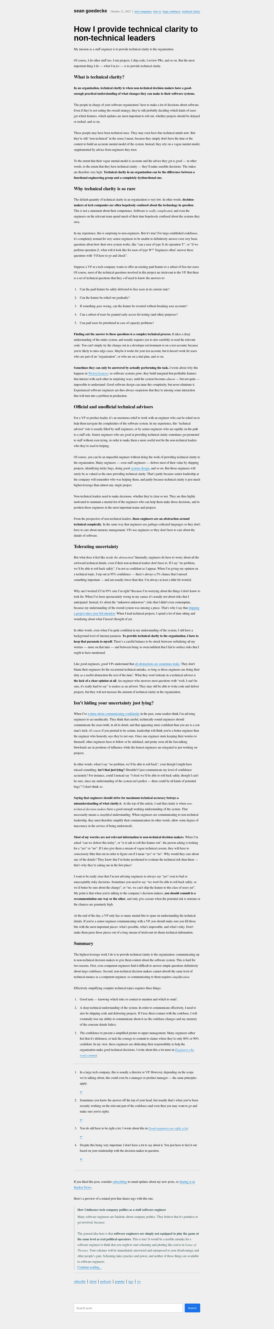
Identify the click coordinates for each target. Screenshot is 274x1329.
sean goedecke (90, 10)
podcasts (105, 1281)
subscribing (120, 1181)
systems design (140, 468)
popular (120, 1281)
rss (139, 1281)
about (92, 1281)
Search (192, 1308)
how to (157, 11)
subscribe (80, 1281)
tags (130, 1281)
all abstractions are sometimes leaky (157, 664)
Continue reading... (89, 1267)
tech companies (143, 11)
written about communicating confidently (114, 713)
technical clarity (191, 11)
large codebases (172, 11)
